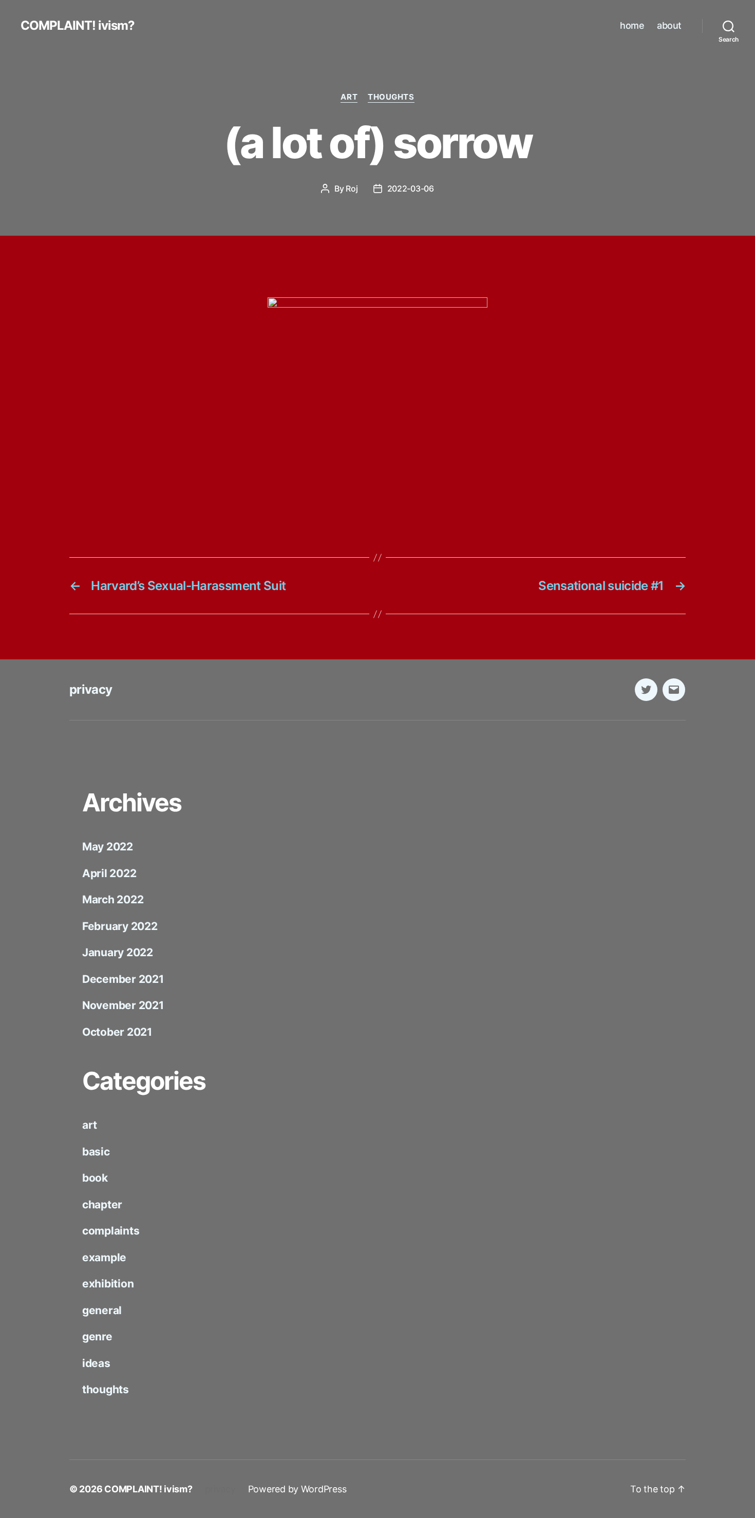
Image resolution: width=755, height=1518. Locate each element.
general (102, 1310)
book (95, 1177)
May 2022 (107, 846)
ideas (96, 1363)
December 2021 (123, 979)
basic (96, 1151)
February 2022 (120, 926)
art (349, 97)
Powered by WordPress (297, 1489)
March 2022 (112, 899)
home (632, 25)
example (104, 1257)
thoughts (391, 97)
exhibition (108, 1283)
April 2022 (109, 873)
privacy (90, 689)
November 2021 (123, 1005)
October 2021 (117, 1032)
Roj (351, 188)
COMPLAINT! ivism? (78, 26)
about (669, 25)
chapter (102, 1204)
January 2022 (117, 952)
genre (97, 1336)
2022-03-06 (410, 188)
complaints (110, 1230)
